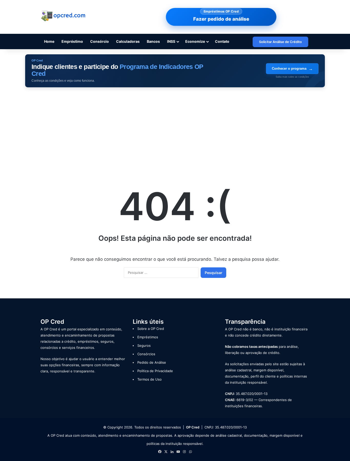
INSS (171, 41)
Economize (195, 41)
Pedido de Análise (151, 362)
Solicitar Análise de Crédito (280, 42)
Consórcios (146, 354)
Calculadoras (128, 41)
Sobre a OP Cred (150, 329)
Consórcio (99, 41)
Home (49, 41)
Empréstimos (147, 337)
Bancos (153, 41)
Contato (222, 41)
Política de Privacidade (155, 371)
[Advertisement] (175, 131)
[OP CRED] (63, 16)
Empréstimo (72, 41)
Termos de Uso (149, 379)
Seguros (144, 345)
